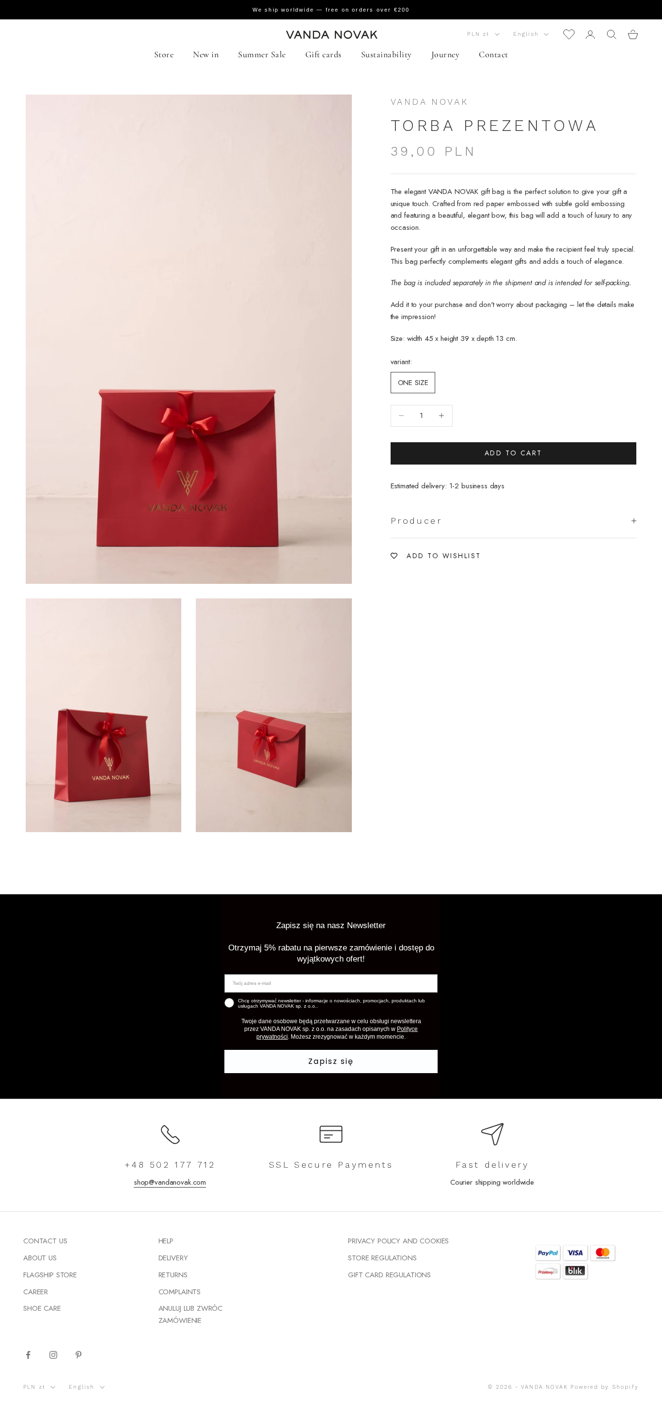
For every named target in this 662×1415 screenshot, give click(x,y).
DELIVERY (173, 1258)
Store (164, 54)
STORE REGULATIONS (382, 1258)
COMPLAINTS (179, 1291)
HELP (165, 1241)
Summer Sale (262, 54)
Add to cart (513, 453)
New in (206, 54)
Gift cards (323, 54)
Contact (493, 54)
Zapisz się (331, 1061)
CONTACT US (45, 1241)
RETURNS (173, 1275)
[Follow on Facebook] (28, 1355)
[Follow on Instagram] (53, 1355)
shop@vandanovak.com (170, 1182)
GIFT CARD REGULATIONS (389, 1275)
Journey (445, 54)
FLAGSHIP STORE (50, 1275)
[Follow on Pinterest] (78, 1355)
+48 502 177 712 (170, 1164)
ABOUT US (40, 1258)
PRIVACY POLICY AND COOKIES (398, 1241)
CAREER (35, 1291)
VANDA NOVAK (430, 101)
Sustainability (386, 54)
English (526, 34)
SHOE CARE (42, 1308)
